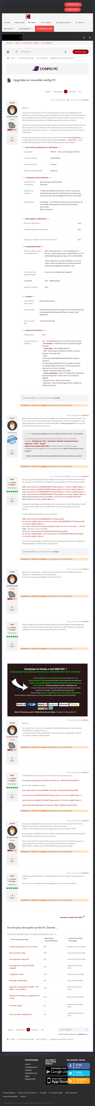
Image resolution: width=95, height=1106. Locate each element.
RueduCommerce (71, 441)
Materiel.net (36, 441)
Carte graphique (71, 1093)
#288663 (85, 415)
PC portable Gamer (56, 1093)
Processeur (61, 140)
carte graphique (73, 137)
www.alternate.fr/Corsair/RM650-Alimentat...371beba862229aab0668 (50, 790)
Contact (23, 1096)
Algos (12, 479)
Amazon (28, 441)
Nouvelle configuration (18, 980)
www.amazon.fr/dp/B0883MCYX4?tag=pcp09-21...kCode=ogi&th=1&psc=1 (43, 520)
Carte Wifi (28, 281)
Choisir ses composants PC (27, 1093)
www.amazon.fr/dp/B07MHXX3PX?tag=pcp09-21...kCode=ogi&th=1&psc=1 (52, 795)
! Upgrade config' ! (16, 974)
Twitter (84, 38)
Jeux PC (81, 22)
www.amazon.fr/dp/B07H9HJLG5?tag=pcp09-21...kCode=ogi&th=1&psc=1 (51, 498)
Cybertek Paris (30, 1079)
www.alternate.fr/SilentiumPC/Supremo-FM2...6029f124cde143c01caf (49, 805)
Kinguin (43, 444)
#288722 (86, 720)
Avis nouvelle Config (17, 953)
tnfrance (73, 1034)
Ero (87, 1034)
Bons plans (19, 22)
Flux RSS (90, 38)
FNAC (36, 444)
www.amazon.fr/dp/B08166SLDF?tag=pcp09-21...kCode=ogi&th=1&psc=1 (56, 487)
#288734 (86, 821)
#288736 (85, 873)
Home (8, 22)
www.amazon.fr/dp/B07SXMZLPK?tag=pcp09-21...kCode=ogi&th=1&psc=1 (54, 489)
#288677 (86, 569)
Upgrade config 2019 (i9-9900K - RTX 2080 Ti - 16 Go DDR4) (24, 988)
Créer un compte (39, 405)
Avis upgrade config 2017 (19, 959)
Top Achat (52, 441)
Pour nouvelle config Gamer (20, 1014)
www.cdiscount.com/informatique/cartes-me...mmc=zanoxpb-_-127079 (55, 526)
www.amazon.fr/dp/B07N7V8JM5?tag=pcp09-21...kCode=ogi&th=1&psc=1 (52, 800)
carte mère (72, 140)
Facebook (78, 38)
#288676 (85, 476)
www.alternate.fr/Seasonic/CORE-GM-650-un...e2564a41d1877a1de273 (50, 780)
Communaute (26, 29)
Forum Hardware (9, 1093)
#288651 (86, 100)
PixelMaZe (81, 1034)
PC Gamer (47, 22)
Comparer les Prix (45, 29)
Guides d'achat (64, 22)
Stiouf (12, 418)
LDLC (44, 441)
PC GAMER (43, 1093)
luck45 (12, 103)
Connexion (24, 405)
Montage (9, 29)
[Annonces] (65, 52)
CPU (24, 487)
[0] (47, 69)
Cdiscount (29, 444)
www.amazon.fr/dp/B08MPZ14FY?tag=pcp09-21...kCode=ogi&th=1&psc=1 (55, 492)
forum (33, 22)
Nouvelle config (15, 1005)
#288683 (85, 622)
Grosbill (60, 441)
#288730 (85, 773)
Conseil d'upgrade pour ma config (23, 946)
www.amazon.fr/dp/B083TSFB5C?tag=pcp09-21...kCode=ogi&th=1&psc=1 (56, 494)
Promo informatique (10, 1096)
